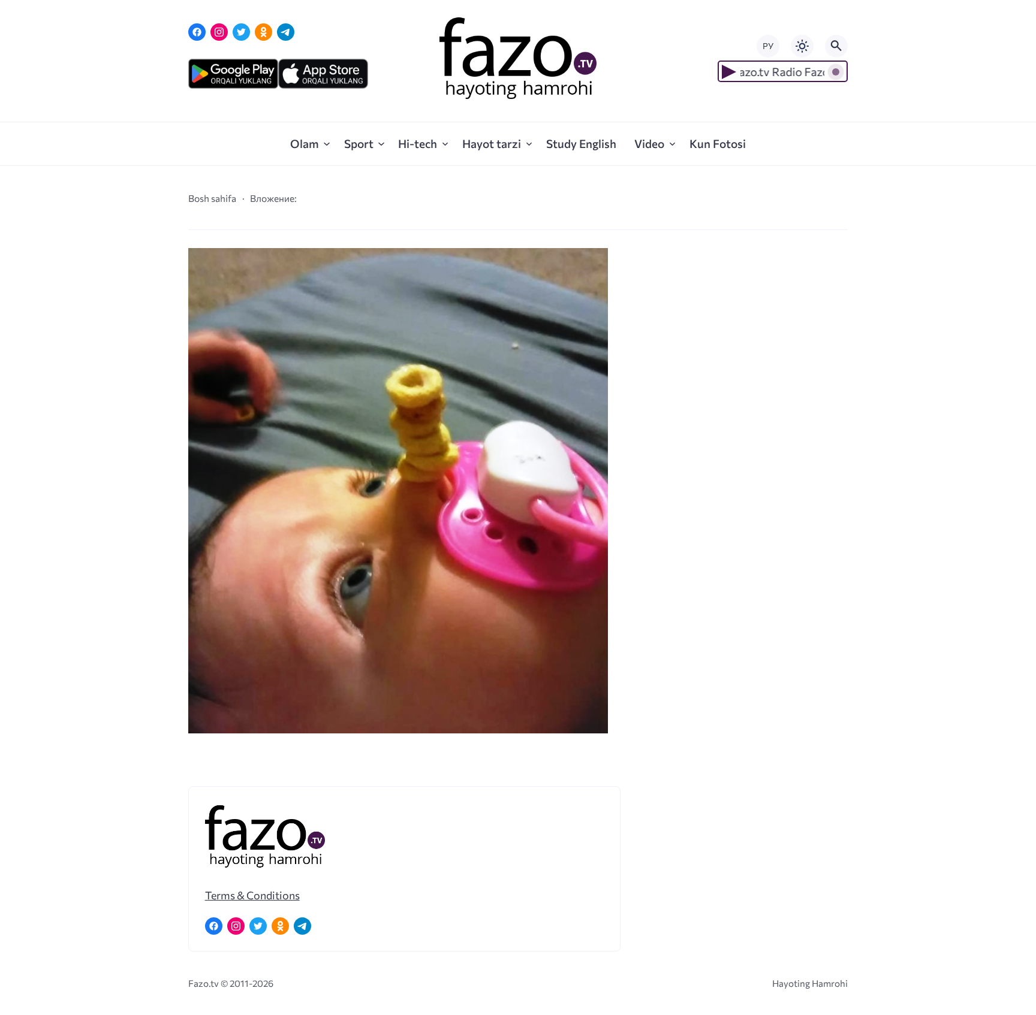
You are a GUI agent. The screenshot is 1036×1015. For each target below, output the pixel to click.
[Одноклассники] (263, 32)
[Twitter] (241, 32)
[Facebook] (197, 32)
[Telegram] (285, 32)
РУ (768, 46)
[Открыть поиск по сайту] (836, 46)
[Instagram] (219, 32)
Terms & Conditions (252, 895)
